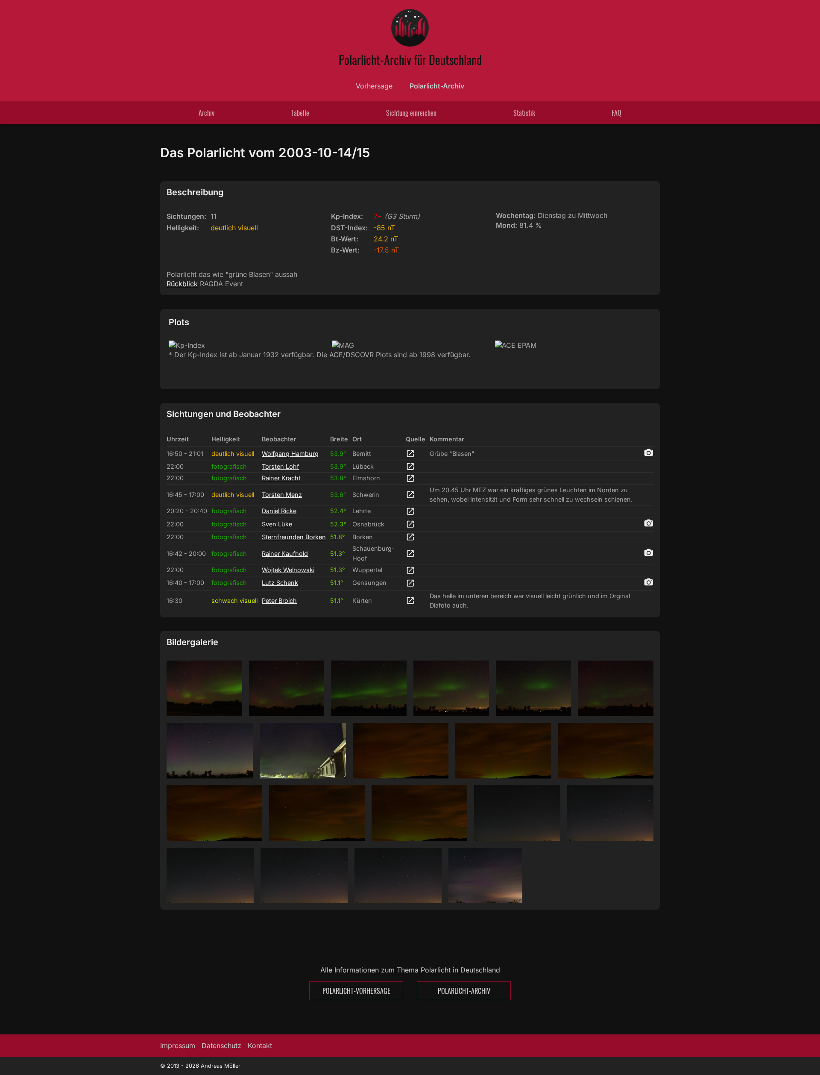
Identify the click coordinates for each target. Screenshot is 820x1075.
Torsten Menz (282, 494)
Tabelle (300, 113)
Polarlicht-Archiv (437, 86)
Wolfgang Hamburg (290, 453)
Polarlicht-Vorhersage (356, 991)
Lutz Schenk (280, 582)
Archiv (206, 113)
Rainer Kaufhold (285, 553)
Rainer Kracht (281, 478)
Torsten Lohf (280, 466)
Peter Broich (279, 600)
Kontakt (260, 1045)
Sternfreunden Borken (294, 536)
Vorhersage (374, 86)
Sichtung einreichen (411, 113)
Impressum (177, 1045)
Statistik (524, 113)
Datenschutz (221, 1045)
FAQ (616, 113)
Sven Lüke (277, 524)
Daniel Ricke (279, 510)
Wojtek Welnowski (288, 569)
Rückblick (182, 283)
